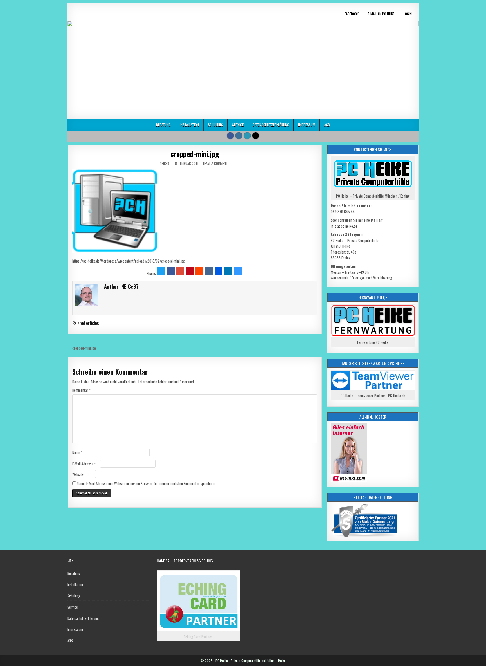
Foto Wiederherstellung (381, 527)
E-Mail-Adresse (84, 464)
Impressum (306, 124)
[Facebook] (230, 135)
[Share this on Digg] (218, 271)
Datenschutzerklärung (271, 124)
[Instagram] (238, 135)
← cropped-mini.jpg (82, 348)
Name (77, 452)
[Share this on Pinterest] (190, 271)
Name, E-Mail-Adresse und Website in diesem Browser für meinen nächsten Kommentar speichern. (146, 483)
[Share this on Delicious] (238, 271)
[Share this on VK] (209, 271)
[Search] (255, 135)
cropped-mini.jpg (194, 153)
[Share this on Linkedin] (228, 271)
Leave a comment (215, 163)
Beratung (163, 124)
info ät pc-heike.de (344, 226)
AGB (327, 124)
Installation (189, 124)
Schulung (215, 124)
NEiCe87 (165, 163)
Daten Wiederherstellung (374, 530)
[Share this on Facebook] (171, 271)
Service (238, 124)
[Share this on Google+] (180, 271)
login (408, 14)
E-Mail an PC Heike (381, 14)
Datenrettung (377, 525)
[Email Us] (247, 135)
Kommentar (81, 390)
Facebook (352, 14)
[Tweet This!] (161, 271)
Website (78, 474)
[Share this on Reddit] (199, 271)
